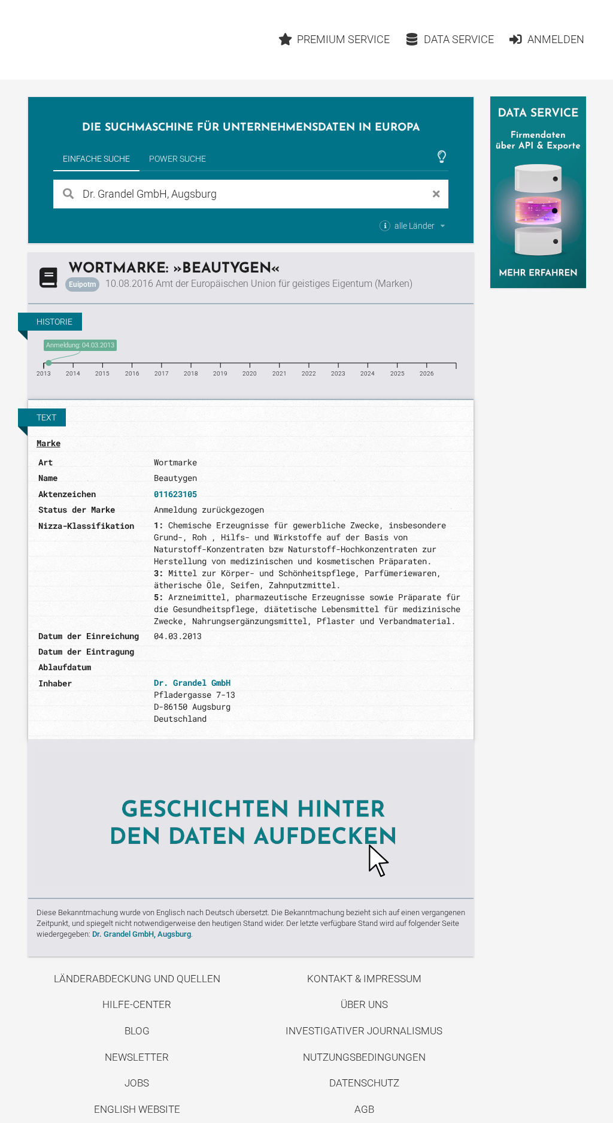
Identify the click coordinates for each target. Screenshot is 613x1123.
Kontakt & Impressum (364, 979)
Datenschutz (364, 1083)
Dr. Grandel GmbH (192, 682)
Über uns (364, 1004)
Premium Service (343, 39)
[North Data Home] (98, 40)
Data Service (459, 39)
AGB (364, 1109)
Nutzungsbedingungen (364, 1057)
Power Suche (177, 159)
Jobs (137, 1083)
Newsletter (137, 1057)
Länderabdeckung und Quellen (137, 979)
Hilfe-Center (136, 1004)
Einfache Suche (96, 159)
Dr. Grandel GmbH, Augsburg (141, 934)
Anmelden (555, 39)
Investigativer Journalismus (364, 1031)
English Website (137, 1109)
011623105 (175, 494)
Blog (137, 1031)
